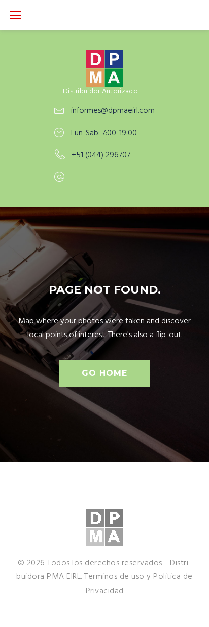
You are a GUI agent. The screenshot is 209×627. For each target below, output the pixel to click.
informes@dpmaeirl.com (113, 111)
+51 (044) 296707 (101, 155)
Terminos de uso (114, 576)
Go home (104, 373)
